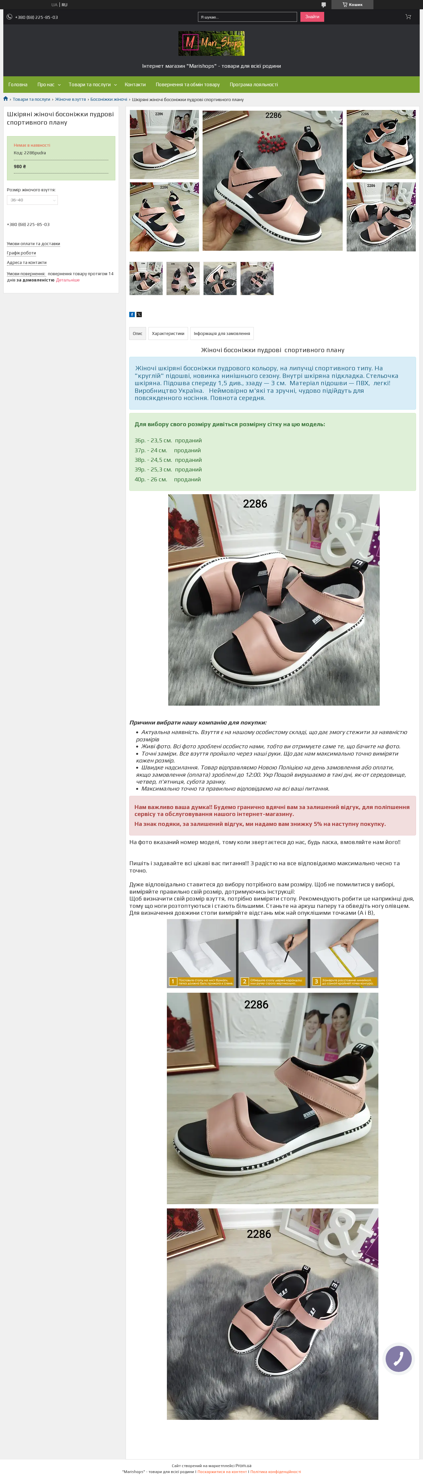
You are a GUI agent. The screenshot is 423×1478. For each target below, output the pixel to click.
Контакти (135, 84)
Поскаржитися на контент (222, 1471)
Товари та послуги (89, 84)
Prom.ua (243, 1465)
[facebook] (132, 315)
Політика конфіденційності (275, 1471)
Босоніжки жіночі (109, 99)
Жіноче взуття (70, 99)
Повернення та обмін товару (188, 84)
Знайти (312, 16)
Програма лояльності (254, 84)
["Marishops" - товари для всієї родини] (211, 43)
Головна (17, 84)
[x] (139, 315)
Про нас (46, 84)
